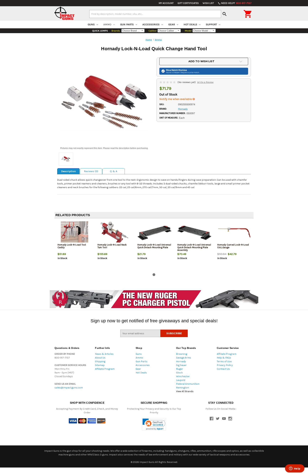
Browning (181, 353)
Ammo (107, 24)
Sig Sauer (181, 365)
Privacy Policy (225, 365)
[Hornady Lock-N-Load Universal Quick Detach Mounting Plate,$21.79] (154, 233)
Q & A (113, 171)
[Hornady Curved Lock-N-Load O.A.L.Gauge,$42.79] (234, 233)
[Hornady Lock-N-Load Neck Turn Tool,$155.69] (114, 233)
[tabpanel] (74, 246)
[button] (154, 424)
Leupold (180, 380)
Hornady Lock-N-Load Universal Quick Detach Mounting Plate (154, 246)
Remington (182, 387)
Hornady (181, 361)
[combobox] (155, 14)
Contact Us (223, 368)
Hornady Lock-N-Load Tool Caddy (72, 246)
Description (68, 171)
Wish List (208, 3)
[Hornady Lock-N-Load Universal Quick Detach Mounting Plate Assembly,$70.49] (194, 233)
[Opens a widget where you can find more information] (294, 468)
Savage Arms (183, 357)
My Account (166, 3)
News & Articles (104, 353)
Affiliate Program (105, 368)
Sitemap (100, 365)
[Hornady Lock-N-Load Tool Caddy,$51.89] (74, 233)
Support (211, 24)
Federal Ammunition (187, 383)
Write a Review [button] (205, 82)
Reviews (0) (91, 171)
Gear (171, 24)
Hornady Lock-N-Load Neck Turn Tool (112, 246)
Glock (179, 372)
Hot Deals (190, 24)
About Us (100, 357)
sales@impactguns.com (69, 387)
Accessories (151, 24)
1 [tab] (154, 274)
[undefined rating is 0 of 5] (167, 82)
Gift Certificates (188, 3)
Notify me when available (175, 99)
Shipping (100, 361)
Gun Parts (127, 24)
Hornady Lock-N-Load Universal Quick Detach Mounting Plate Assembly (194, 247)
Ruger (179, 368)
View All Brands (185, 391)
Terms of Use (224, 361)
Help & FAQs (224, 357)
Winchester (183, 376)
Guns (91, 24)
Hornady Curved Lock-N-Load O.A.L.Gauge (233, 246)
